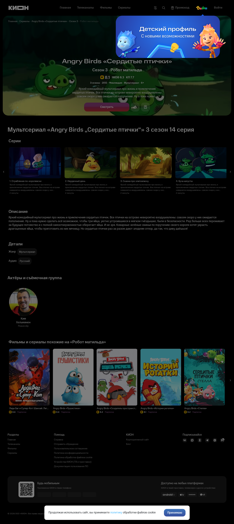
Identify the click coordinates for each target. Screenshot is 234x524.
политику (116, 512)
